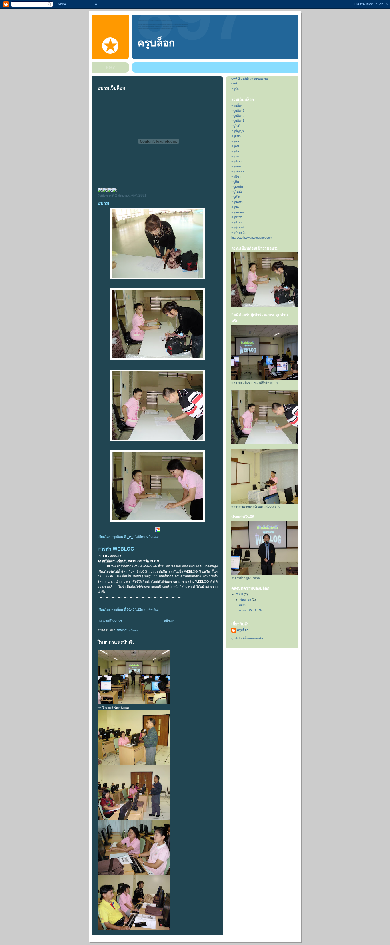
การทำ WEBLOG (116, 549)
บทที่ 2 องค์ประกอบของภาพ (249, 78)
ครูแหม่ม (237, 186)
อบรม (103, 203)
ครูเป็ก (235, 196)
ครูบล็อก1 (237, 110)
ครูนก (235, 207)
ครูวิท (235, 156)
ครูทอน (236, 166)
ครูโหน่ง (236, 191)
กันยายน (246, 599)
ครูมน (235, 141)
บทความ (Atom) (128, 630)
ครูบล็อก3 (237, 120)
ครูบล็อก (156, 43)
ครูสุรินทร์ (237, 227)
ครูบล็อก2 (237, 115)
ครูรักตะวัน (238, 232)
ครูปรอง (236, 222)
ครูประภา (237, 161)
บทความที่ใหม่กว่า (110, 621)
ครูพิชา (236, 176)
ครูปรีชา (236, 217)
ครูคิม (235, 181)
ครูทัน (235, 151)
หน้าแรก (170, 621)
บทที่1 (235, 83)
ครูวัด (235, 89)
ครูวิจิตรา (237, 171)
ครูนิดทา (237, 202)
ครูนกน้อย (237, 212)
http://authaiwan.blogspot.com (251, 237)
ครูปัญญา (237, 131)
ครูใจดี (235, 125)
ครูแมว (236, 136)
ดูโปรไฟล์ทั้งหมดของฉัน (247, 638)
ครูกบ (235, 146)
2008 (240, 594)
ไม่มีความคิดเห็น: (147, 537)
